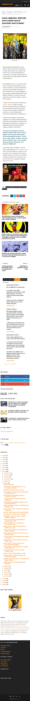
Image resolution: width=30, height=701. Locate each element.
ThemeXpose (18, 699)
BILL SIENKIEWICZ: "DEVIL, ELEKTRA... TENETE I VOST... (14, 550)
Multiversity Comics (10, 627)
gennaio (6, 576)
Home (3, 11)
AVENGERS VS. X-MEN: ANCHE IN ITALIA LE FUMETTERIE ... (16, 540)
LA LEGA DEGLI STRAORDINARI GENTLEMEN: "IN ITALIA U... (16, 537)
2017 (3, 461)
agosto (6, 481)
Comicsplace (19, 627)
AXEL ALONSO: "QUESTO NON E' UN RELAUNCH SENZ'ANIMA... (14, 543)
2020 (3, 455)
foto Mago (4, 662)
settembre (7, 479)
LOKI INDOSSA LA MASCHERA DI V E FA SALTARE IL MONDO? (15, 487)
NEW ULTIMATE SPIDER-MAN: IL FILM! (14, 553)
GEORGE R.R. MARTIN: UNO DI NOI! (13, 490)
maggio (6, 568)
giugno (6, 566)
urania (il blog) (5, 653)
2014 (3, 467)
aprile (6, 570)
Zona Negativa (21, 629)
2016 (3, 463)
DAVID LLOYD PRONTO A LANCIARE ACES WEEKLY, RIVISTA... (15, 530)
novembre (7, 475)
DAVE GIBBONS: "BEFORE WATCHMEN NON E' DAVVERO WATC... (16, 492)
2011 (3, 578)
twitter (16, 380)
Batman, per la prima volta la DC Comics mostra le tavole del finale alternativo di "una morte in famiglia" (14, 255)
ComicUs (3, 647)
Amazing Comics (6, 645)
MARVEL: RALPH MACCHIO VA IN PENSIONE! (16, 512)
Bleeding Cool (18, 626)
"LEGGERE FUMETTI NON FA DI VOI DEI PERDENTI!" (15, 499)
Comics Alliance (7, 104)
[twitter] (24, 1)
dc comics (10, 12)
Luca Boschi (4, 666)
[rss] (19, 696)
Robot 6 (8, 629)
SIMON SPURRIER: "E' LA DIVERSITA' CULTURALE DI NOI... (14, 523)
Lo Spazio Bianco (6, 651)
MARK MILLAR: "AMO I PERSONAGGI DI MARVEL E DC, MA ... (15, 527)
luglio (6, 483)
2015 (3, 465)
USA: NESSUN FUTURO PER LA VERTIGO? (15, 514)
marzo (6, 572)
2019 (3, 457)
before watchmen (18, 11)
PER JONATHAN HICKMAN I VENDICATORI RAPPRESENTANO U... (15, 502)
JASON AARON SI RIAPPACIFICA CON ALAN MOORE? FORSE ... (16, 533)
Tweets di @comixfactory (7, 431)
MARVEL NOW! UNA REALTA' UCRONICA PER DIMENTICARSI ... (16, 559)
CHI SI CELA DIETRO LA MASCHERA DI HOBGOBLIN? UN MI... (14, 520)
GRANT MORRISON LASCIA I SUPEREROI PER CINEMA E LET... (16, 506)
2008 (3, 584)
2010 (3, 580)
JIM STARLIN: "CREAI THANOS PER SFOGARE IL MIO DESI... (16, 509)
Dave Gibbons (23, 187)
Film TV (3, 649)
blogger (17, 279)
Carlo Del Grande (6, 660)
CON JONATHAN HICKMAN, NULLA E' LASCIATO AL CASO (14, 496)
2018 (3, 459)
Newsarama (14, 629)
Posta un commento (10, 364)
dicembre (7, 473)
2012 (3, 471)
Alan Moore (9, 11)
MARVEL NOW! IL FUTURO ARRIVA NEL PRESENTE (15, 562)
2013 (3, 469)
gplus (16, 384)
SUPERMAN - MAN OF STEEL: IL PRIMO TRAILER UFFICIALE (15, 516)
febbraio (6, 574)
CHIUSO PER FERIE (9, 484)
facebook (23, 279)
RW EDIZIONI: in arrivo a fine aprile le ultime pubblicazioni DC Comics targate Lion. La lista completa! (14, 218)
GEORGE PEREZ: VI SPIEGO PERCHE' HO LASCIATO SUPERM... (15, 556)
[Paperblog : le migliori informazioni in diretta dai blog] (5, 446)
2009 (3, 582)
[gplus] (26, 1)
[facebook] (22, 1)
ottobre (6, 477)
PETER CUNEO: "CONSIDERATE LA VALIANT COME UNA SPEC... (16, 547)
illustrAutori (4, 664)
